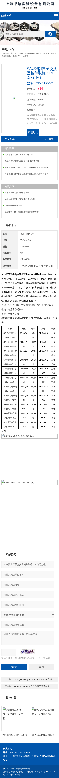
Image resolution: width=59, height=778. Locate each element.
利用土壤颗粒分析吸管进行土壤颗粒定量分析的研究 (26, 167)
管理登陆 (26, 769)
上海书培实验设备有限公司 (14, 772)
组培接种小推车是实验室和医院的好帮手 (22, 212)
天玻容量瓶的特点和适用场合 (17, 193)
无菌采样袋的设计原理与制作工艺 (19, 155)
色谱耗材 (30, 53)
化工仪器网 (17, 769)
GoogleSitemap (13, 775)
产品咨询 (33, 132)
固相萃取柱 (40, 53)
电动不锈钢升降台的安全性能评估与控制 (22, 161)
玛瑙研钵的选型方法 (13, 205)
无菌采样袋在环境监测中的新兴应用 (20, 199)
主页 (13, 53)
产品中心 (20, 53)
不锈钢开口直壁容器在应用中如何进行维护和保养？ (26, 174)
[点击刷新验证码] (27, 651)
